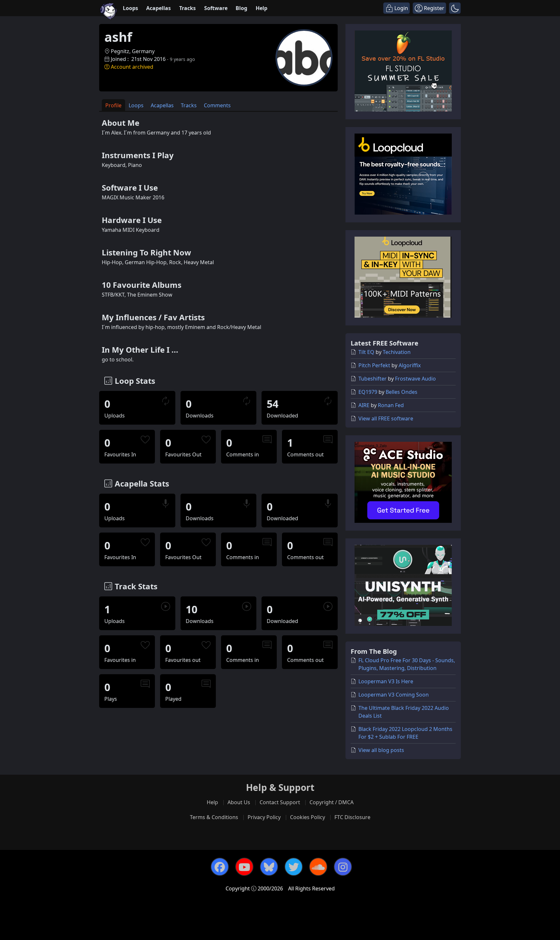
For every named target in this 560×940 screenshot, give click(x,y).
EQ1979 (367, 391)
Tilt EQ (366, 352)
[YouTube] (244, 867)
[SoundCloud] (318, 867)
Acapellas (158, 8)
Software (216, 8)
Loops (130, 8)
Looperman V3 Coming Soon (393, 694)
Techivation (397, 352)
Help (261, 8)
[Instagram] (343, 867)
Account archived (132, 66)
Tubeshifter (372, 378)
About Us (239, 802)
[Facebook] (220, 867)
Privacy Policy (264, 817)
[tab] (113, 105)
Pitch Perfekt (374, 365)
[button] (455, 8)
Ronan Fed (391, 405)
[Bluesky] (269, 867)
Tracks (187, 8)
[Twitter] (294, 867)
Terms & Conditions (214, 817)
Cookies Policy (307, 817)
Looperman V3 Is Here (385, 681)
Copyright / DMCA (331, 802)
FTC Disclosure (352, 817)
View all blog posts (381, 750)
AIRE (363, 405)
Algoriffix (410, 365)
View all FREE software (385, 418)
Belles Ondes (401, 391)
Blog (241, 8)
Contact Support (280, 802)
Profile (113, 105)
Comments (217, 105)
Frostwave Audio (415, 378)
